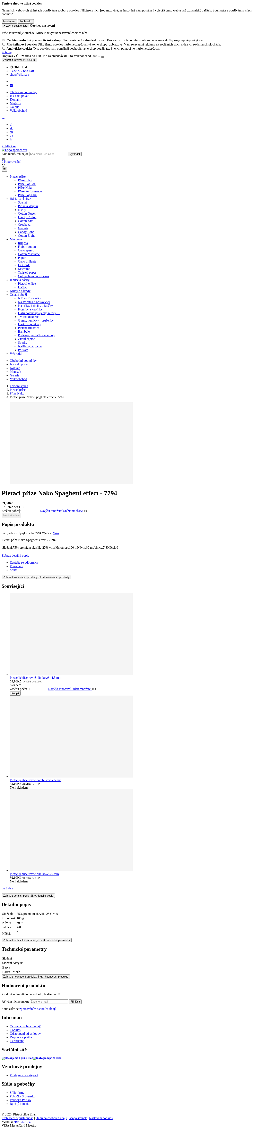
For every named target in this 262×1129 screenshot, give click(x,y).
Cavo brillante (27, 261)
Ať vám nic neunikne (16, 1001)
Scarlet (22, 202)
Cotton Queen (27, 213)
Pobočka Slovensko (22, 1096)
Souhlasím (25, 21)
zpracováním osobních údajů (37, 1009)
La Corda (24, 265)
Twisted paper (27, 272)
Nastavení (9, 21)
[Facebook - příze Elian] (17, 1058)
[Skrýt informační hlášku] (102, 57)
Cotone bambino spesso (33, 276)
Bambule (24, 331)
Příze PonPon (27, 184)
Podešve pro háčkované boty (36, 335)
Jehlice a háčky (19, 280)
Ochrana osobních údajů (25, 1026)
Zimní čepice (26, 339)
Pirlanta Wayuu (28, 206)
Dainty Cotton (27, 217)
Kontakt (15, 99)
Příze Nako (25, 187)
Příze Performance (30, 191)
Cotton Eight (26, 235)
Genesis (23, 228)
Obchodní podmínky (23, 92)
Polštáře (23, 350)
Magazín (15, 103)
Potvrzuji (7, 52)
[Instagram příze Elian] (47, 1058)
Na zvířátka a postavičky (34, 302)
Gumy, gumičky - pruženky (36, 320)
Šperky (22, 342)
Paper (21, 257)
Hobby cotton (27, 246)
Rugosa (23, 243)
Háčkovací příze (20, 198)
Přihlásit (75, 1001)
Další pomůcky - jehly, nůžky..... (39, 313)
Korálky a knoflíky (30, 309)
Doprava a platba (21, 1037)
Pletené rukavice (28, 328)
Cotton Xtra (25, 221)
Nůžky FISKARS (29, 298)
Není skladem (11, 515)
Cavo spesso (26, 250)
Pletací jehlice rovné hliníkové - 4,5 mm (35, 677)
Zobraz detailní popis (15, 555)
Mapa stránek (78, 1118)
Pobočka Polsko (20, 1100)
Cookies (15, 1030)
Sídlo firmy (17, 1092)
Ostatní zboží (18, 294)
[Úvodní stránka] (14, 150)
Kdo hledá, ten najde (15, 154)
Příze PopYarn (27, 195)
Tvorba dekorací (28, 316)
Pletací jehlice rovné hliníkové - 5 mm (34, 874)
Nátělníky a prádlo (30, 346)
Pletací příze (18, 176)
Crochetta (24, 224)
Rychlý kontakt (19, 1103)
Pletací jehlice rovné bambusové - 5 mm (35, 780)
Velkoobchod (18, 110)
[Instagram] (11, 85)
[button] (3, 117)
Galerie (14, 107)
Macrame (16, 239)
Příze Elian (25, 180)
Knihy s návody (20, 291)
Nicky (22, 209)
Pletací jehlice (27, 283)
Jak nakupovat (19, 96)
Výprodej (16, 353)
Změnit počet (10, 511)
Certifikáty (17, 1041)
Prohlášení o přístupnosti (17, 1118)
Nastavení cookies (101, 1118)
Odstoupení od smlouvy (25, 1033)
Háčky (22, 287)
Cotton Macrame (29, 254)
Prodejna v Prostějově (24, 1075)
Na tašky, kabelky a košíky (35, 305)
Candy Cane (26, 232)
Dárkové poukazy (29, 324)
